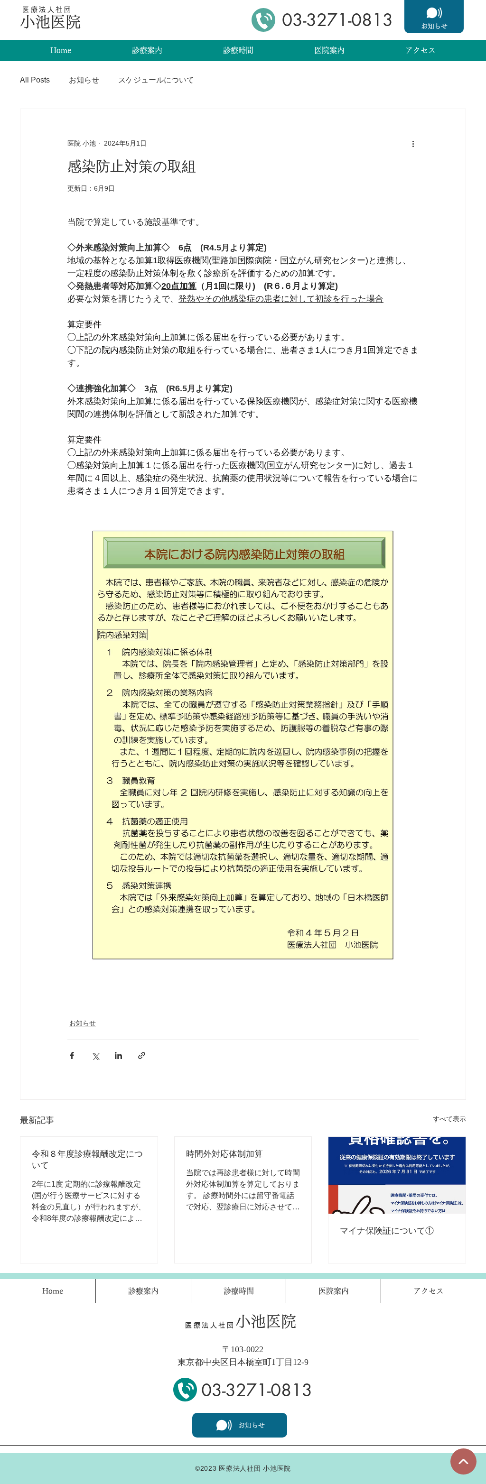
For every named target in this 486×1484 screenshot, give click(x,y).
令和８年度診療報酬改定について (87, 1159)
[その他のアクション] (413, 143)
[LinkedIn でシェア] (118, 1055)
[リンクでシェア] (141, 1055)
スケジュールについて (156, 80)
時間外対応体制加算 (224, 1154)
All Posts (35, 80)
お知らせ (84, 80)
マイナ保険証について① (387, 1230)
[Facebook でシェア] (71, 1055)
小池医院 (50, 21)
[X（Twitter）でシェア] (95, 1055)
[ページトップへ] (463, 1461)
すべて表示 (449, 1119)
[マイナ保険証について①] (397, 1175)
